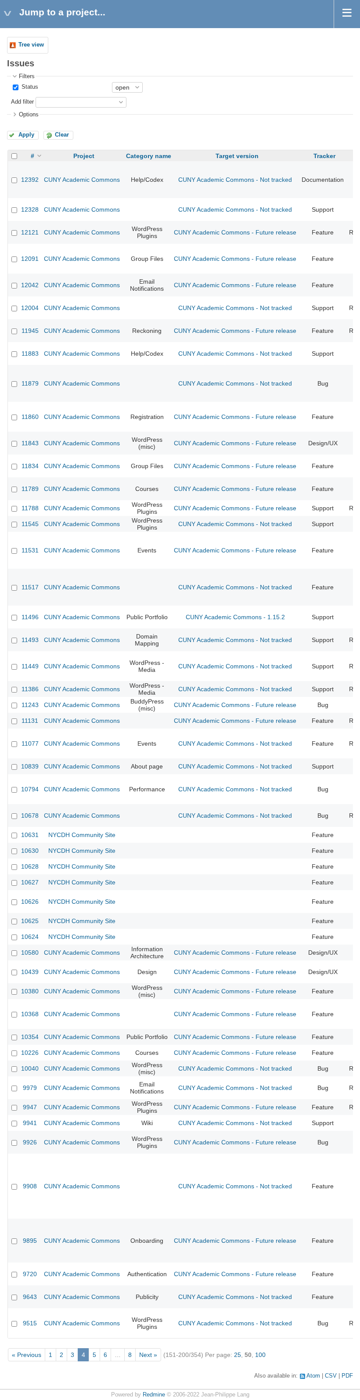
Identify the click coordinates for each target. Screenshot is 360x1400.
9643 (30, 1296)
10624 (30, 936)
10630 (30, 850)
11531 (30, 550)
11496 (30, 617)
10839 (30, 766)
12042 (30, 285)
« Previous (26, 1354)
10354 (30, 1036)
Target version (237, 155)
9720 (30, 1273)
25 (237, 1354)
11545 (30, 523)
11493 (30, 639)
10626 (30, 901)
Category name (148, 155)
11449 (30, 666)
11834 (30, 465)
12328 (30, 209)
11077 (30, 743)
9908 (30, 1186)
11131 (30, 720)
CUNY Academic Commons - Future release (235, 232)
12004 (30, 307)
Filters (27, 76)
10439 (30, 971)
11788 (30, 508)
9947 (30, 1107)
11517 (30, 587)
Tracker (324, 155)
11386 (30, 689)
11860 (30, 416)
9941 (30, 1122)
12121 (30, 232)
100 (260, 1354)
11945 (30, 330)
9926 (30, 1142)
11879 (30, 383)
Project (83, 155)
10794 (30, 789)
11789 (30, 488)
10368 (30, 1014)
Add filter (22, 102)
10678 (30, 815)
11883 (30, 353)
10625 (30, 920)
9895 (30, 1240)
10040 (30, 1068)
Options (29, 115)
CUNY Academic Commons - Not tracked (235, 179)
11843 (30, 443)
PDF (347, 1376)
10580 (30, 952)
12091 (30, 258)
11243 (30, 704)
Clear (62, 135)
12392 (30, 179)
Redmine (154, 1395)
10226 (30, 1052)
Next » (148, 1354)
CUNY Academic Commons (82, 179)
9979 (30, 1087)
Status (29, 87)
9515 (30, 1323)
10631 (30, 834)
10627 (30, 882)
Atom (313, 1376)
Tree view (31, 45)
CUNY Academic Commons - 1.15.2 (235, 617)
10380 (30, 991)
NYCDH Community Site (81, 834)
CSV (331, 1376)
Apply (26, 135)
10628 (30, 866)
